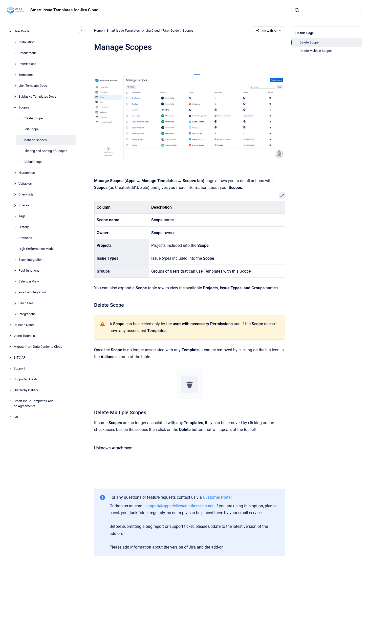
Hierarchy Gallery (26, 390)
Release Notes (24, 325)
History (23, 227)
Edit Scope (31, 129)
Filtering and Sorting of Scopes (45, 151)
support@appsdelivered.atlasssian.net (179, 506)
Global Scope (33, 162)
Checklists (26, 194)
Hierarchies (26, 173)
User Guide (21, 31)
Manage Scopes (35, 140)
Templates (26, 75)
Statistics (25, 238)
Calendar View (28, 281)
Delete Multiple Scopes (316, 51)
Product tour (27, 53)
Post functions (28, 270)
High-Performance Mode (36, 249)
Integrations (27, 314)
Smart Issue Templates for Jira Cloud (64, 10)
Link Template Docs (32, 86)
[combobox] (326, 10)
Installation (26, 42)
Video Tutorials (24, 336)
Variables (25, 183)
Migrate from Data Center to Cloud (38, 346)
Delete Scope (309, 42)
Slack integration (30, 259)
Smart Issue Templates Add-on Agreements (34, 403)
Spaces (23, 205)
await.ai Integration (32, 292)
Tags (22, 216)
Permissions (27, 64)
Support (19, 368)
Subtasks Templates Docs (37, 96)
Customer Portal (217, 497)
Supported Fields (26, 379)
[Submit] (297, 10)
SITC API (20, 357)
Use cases (26, 303)
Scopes (23, 107)
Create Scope (33, 118)
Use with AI (269, 31)
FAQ (16, 417)
